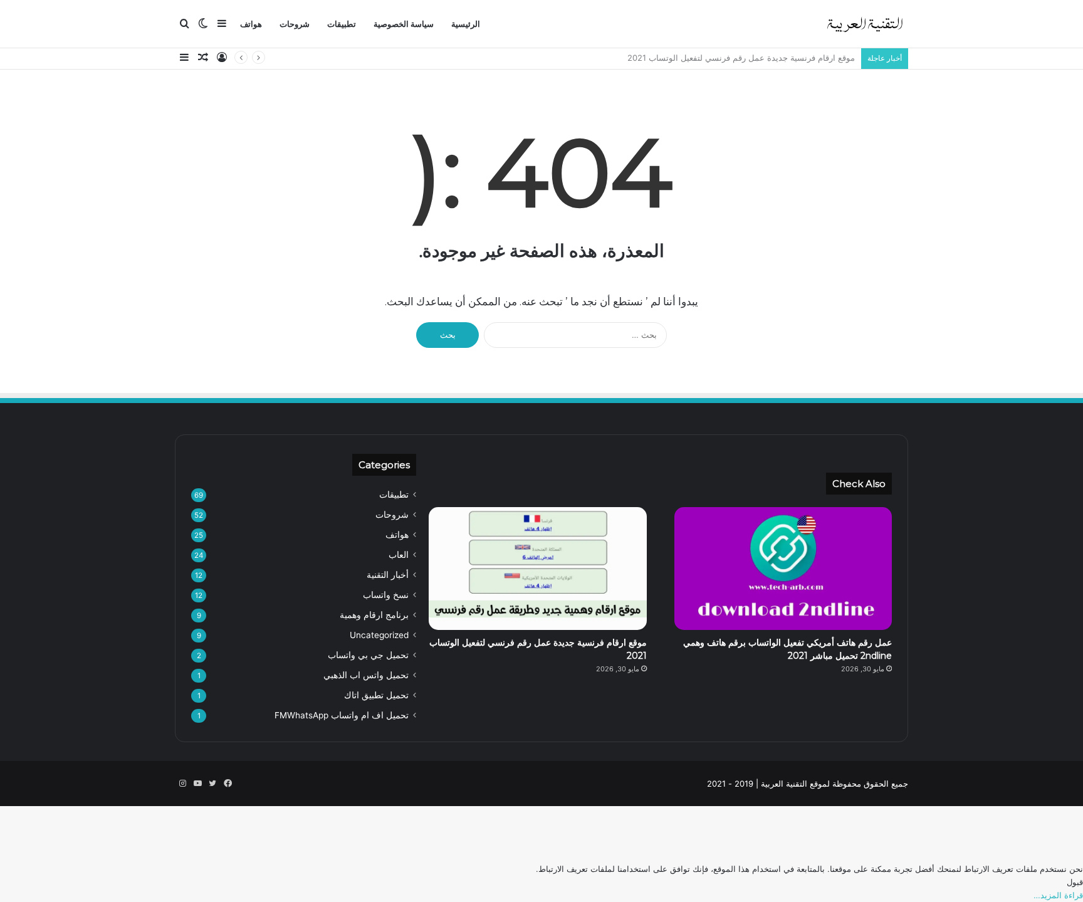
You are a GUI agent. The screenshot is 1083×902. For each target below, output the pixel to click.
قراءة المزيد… (1058, 895)
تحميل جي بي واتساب (368, 655)
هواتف (251, 24)
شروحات (295, 24)
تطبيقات (341, 24)
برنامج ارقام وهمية (374, 615)
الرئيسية (465, 24)
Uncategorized (379, 635)
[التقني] (864, 24)
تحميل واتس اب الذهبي (366, 675)
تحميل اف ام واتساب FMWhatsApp (342, 715)
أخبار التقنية (388, 575)
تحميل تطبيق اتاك (376, 695)
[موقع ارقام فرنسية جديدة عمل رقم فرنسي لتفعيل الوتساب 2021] (537, 568)
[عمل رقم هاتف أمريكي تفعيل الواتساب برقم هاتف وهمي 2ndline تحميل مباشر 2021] (783, 568)
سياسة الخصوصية (404, 24)
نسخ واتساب (386, 595)
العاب (399, 555)
